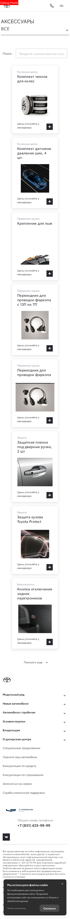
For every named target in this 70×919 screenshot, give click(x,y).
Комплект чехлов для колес (35, 99)
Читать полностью (16, 908)
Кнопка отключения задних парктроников (35, 613)
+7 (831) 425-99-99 (33, 825)
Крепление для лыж (35, 246)
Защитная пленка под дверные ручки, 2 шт (35, 466)
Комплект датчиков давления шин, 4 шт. (35, 172)
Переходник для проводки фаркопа (35, 393)
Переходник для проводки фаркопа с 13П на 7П (35, 319)
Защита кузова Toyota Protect (35, 540)
